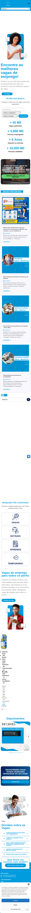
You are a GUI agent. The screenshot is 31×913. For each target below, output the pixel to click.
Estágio (15, 536)
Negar (15, 905)
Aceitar (15, 900)
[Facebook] (3, 877)
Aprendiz (15, 549)
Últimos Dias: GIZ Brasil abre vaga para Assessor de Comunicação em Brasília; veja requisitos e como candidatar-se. (15, 229)
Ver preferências (15, 909)
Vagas (15, 522)
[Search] (29, 9)
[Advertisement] (15, 21)
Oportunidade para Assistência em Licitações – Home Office (15, 658)
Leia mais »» (7, 241)
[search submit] (28, 399)
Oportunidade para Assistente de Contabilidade (24, 655)
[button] (28, 884)
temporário (15, 563)
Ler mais (3, 683)
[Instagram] (7, 877)
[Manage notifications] (27, 909)
